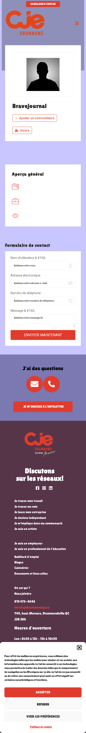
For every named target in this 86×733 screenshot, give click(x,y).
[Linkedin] (51, 488)
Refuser (43, 704)
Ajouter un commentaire (36, 118)
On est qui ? (22, 588)
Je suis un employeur (28, 543)
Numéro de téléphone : (26, 293)
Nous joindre (22, 593)
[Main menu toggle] (77, 23)
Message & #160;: (23, 310)
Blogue (18, 562)
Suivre (24, 130)
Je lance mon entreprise (30, 512)
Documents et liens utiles (31, 573)
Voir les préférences (43, 716)
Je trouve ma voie (25, 506)
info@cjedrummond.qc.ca (32, 607)
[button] (79, 647)
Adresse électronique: (26, 275)
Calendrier (21, 568)
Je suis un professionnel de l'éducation (40, 549)
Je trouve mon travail (28, 501)
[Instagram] (44, 488)
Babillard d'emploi (26, 557)
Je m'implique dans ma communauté (38, 523)
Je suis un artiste (25, 529)
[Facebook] (37, 488)
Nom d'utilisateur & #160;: (28, 258)
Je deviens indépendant (30, 518)
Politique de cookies (41, 726)
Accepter (43, 692)
